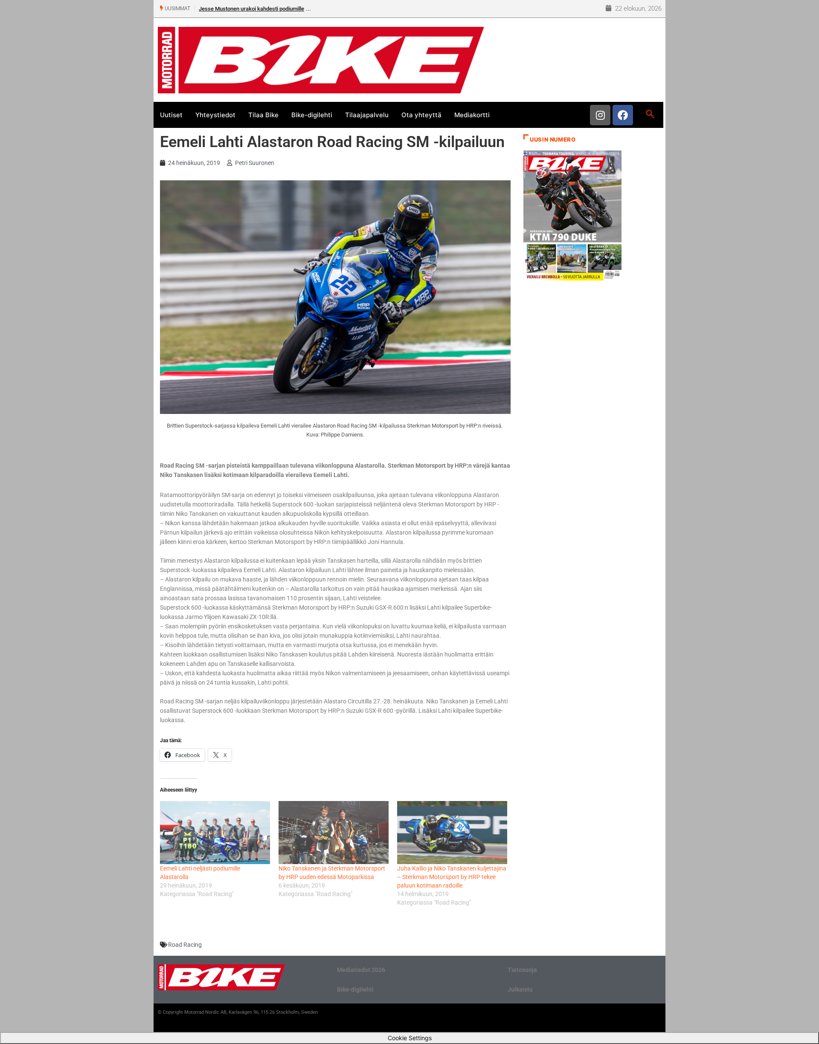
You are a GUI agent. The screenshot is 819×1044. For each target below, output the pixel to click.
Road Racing (185, 944)
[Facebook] (623, 115)
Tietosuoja (522, 969)
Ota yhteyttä (421, 115)
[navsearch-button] (649, 114)
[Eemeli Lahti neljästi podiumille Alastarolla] (215, 832)
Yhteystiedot (215, 115)
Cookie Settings (410, 1037)
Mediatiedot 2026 (361, 969)
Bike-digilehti (311, 115)
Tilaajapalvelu (367, 115)
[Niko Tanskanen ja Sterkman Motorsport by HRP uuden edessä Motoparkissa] (334, 832)
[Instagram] (600, 115)
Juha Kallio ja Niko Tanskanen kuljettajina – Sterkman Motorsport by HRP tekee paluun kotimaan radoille (451, 877)
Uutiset (171, 115)
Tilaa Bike (263, 115)
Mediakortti (472, 115)
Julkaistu (520, 989)
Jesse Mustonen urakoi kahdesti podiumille (251, 9)
